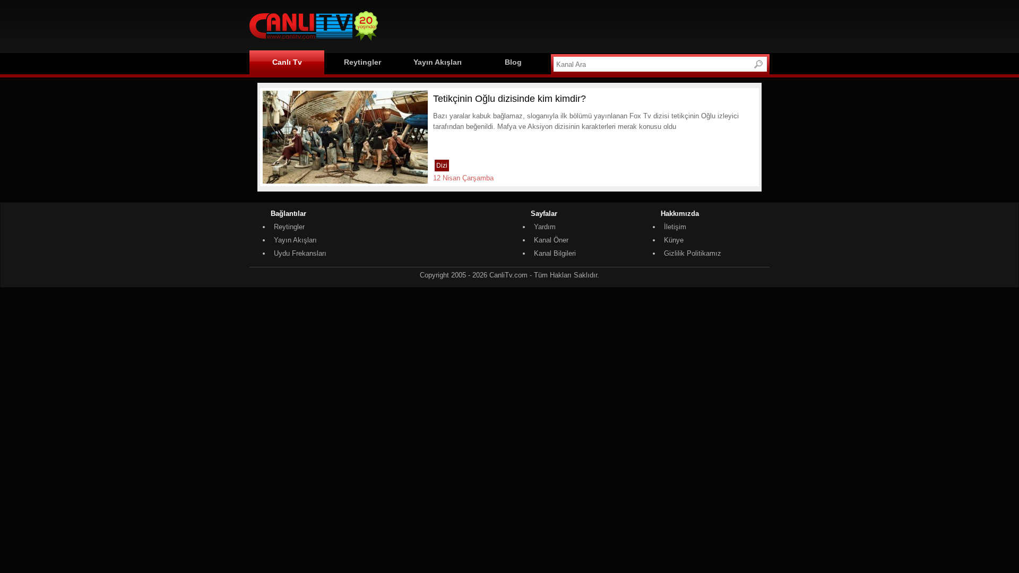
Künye (674, 240)
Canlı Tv (287, 62)
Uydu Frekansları (300, 253)
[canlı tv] (313, 42)
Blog (513, 62)
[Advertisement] (576, 25)
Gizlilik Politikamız (692, 253)
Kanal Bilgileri (555, 253)
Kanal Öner (551, 240)
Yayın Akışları (437, 62)
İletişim (675, 227)
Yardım (545, 227)
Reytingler (362, 62)
